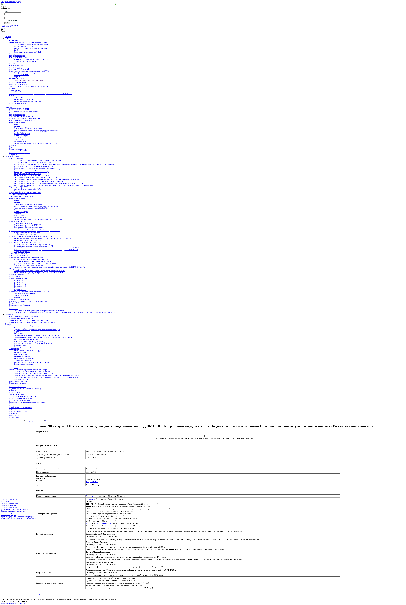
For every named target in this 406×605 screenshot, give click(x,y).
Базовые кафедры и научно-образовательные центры (28, 370)
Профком (12, 145)
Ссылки (12, 96)
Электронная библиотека (18, 254)
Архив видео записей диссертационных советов (18, 518)
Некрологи (13, 155)
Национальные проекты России (20, 408)
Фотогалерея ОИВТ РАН (18, 84)
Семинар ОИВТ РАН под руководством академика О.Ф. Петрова (37, 160)
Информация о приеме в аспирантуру (27, 351)
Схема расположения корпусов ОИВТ (27, 52)
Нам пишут (13, 413)
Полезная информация (22, 134)
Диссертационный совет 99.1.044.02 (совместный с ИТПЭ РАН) (15, 508)
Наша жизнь (13, 147)
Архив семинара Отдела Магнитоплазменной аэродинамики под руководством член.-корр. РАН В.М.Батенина (54, 185)
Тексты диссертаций (8, 515)
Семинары (13, 390)
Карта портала (20, 603)
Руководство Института (18, 54)
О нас (7, 39)
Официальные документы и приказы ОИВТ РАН (31, 59)
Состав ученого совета (22, 191)
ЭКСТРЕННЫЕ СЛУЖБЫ (19, 109)
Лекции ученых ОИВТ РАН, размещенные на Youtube (28, 86)
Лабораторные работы (22, 252)
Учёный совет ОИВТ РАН (18, 187)
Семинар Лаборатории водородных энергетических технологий (37, 170)
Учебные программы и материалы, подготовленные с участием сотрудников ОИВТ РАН (46, 250)
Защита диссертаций (16, 394)
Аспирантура (14, 349)
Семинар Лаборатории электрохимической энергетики (33, 166)
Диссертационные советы (18, 195)
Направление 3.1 (20, 280)
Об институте (14, 40)
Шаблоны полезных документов (25, 61)
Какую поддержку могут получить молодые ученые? (33, 261)
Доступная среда (20, 345)
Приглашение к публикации (19, 305)
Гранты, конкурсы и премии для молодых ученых (27, 402)
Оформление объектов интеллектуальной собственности (29, 301)
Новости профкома (16, 404)
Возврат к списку (42, 594)
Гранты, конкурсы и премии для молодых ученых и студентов (36, 130)
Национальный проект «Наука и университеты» (26, 257)
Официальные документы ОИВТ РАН (23, 120)
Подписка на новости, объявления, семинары (25, 389)
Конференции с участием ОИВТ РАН (27, 225)
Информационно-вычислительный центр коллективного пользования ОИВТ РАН (43, 238)
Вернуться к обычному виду (11, 2)
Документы (9, 314)
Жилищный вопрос (21, 136)
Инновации (13, 309)
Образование (18, 333)
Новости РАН (14, 303)
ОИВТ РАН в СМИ (16, 65)
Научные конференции (17, 221)
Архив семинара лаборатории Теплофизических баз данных (35, 177)
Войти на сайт (6, 27)
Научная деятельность (16, 421)
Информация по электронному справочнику (25, 118)
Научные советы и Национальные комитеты (25, 193)
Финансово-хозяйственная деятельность (28, 341)
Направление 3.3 (20, 284)
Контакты (17, 137)
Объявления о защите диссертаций (13, 511)
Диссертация (91, 496)
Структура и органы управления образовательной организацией (37, 330)
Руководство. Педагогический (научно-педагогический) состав (36, 335)
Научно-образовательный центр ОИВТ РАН (25, 242)
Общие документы (20, 352)
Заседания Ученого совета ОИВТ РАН (27, 189)
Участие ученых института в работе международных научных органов (39, 271)
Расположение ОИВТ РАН (23, 46)
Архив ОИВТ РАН (16, 92)
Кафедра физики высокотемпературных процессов (32, 244)
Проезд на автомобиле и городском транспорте (31, 48)
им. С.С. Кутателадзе (103, 523)
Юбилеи (12, 88)
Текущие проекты (20, 141)
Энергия (17, 77)
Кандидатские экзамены (22, 360)
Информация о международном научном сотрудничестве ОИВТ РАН (39, 273)
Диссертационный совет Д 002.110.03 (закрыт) (10, 504)
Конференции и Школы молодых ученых (28, 128)
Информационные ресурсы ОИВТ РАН (28, 240)
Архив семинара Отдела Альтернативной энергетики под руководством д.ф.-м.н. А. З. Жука (47, 179)
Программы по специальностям (25, 358)
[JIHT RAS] (4, 29)
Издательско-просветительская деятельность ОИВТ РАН (29, 71)
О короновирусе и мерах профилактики (23, 111)
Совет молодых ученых (17, 122)
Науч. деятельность (12, 156)
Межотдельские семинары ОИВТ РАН (27, 174)
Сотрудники (9, 107)
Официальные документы (18, 58)
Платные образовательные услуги (26, 339)
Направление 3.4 (20, 286)
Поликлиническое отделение (19, 153)
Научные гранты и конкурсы (19, 400)
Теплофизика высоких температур (26, 73)
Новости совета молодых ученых (21, 398)
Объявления (9, 385)
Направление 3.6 (20, 290)
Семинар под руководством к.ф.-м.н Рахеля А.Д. (31, 172)
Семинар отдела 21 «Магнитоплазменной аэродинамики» (34, 168)
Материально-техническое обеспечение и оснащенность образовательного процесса (44, 337)
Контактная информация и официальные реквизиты (28, 42)
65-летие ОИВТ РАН (16, 78)
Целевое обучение (20, 354)
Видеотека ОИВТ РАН (17, 103)
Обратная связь (14, 113)
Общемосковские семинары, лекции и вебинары (31, 176)
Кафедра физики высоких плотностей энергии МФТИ (33, 246)
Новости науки (14, 276)
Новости (17, 126)
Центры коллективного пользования (27, 233)
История (12, 63)
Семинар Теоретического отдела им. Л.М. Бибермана (33, 162)
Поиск (11, 603)
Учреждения (18, 98)
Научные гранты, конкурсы (19, 255)
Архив (16, 368)
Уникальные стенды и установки (25, 234)
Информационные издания (23, 99)
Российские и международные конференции (30, 229)
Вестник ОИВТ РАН (21, 75)
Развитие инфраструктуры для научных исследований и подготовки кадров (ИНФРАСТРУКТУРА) (49, 267)
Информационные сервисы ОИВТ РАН (28, 101)
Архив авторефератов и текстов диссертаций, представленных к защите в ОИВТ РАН (40, 94)
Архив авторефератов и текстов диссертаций (17, 517)
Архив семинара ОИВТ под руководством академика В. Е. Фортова (38, 181)
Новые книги (14, 307)
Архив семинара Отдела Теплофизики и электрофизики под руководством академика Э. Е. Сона (49, 183)
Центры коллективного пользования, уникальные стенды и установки (34, 231)
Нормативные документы (10, 513)
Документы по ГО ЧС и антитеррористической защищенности (32, 322)
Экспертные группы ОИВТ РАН (21, 196)
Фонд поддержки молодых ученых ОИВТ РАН (31, 132)
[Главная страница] (115, 4)
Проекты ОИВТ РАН (17, 274)
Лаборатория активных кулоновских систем (29, 265)
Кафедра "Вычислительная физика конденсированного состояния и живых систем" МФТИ (47, 248)
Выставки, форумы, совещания (20, 411)
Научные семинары (16, 158)
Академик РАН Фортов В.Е (19, 69)
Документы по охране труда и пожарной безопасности (29, 320)
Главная (8, 37)
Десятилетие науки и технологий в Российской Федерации (35, 263)
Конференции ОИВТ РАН (23, 223)
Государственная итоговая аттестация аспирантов (31, 362)
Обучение (8, 324)
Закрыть (4, 7)
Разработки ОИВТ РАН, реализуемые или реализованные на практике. (39, 311)
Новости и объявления (17, 82)
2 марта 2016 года (93, 481)
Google (16, 50)
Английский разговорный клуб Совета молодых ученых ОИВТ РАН (38, 143)
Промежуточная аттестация (23, 364)
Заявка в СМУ (19, 139)
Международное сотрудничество (21, 269)
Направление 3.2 (20, 282)
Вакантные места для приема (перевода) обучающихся (33, 343)
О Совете (17, 124)
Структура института (17, 56)
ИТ (87, 523)
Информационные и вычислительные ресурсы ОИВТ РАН (30, 236)
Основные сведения (21, 328)
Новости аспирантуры (22, 356)
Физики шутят (14, 90)
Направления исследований (19, 278)
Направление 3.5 (20, 288)
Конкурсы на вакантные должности (22, 406)
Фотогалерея (14, 415)
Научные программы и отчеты (20, 299)
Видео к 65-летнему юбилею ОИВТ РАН (28, 80)
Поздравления (14, 67)
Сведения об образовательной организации (25, 326)
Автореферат (91, 499)
